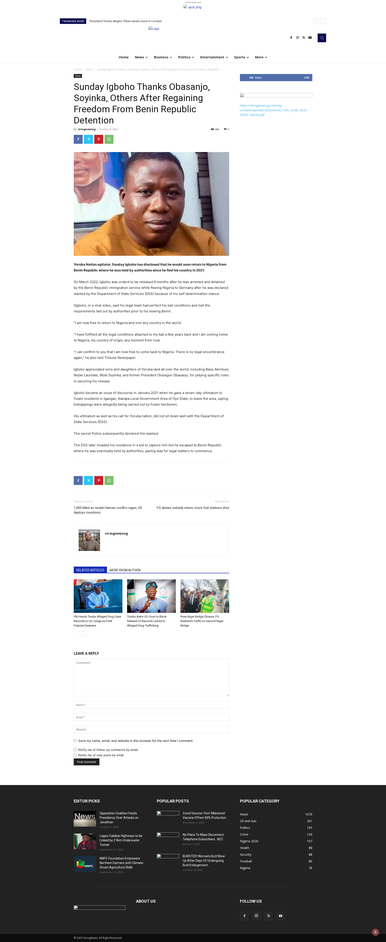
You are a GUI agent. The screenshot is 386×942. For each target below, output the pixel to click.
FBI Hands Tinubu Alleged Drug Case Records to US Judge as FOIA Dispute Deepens (149, 21)
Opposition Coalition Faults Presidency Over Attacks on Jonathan (119, 817)
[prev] (316, 21)
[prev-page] (76, 634)
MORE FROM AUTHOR (125, 570)
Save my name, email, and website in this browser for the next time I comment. (135, 741)
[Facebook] (291, 38)
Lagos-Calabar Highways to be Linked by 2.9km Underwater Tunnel (121, 840)
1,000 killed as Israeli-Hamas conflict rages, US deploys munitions (108, 510)
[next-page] (83, 634)
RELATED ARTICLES (90, 570)
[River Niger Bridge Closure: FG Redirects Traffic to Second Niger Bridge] (204, 596)
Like (306, 77)
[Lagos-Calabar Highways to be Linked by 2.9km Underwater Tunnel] (85, 841)
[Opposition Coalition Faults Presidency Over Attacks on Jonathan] (85, 819)
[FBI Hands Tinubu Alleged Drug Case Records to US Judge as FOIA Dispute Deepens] (98, 596)
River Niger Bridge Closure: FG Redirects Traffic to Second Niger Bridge (201, 621)
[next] (323, 21)
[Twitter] (304, 38)
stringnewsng (87, 129)
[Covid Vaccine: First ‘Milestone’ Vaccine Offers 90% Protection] (168, 819)
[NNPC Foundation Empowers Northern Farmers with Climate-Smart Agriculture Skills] (85, 864)
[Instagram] (297, 38)
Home (78, 69)
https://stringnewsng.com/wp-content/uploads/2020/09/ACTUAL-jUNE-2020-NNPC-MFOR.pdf (274, 110)
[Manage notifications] (375, 932)
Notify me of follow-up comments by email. (108, 749)
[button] (322, 38)
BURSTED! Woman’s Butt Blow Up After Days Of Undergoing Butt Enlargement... (204, 860)
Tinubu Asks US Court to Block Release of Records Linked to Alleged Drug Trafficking (147, 621)
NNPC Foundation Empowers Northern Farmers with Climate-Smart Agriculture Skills (122, 863)
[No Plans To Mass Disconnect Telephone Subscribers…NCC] (168, 840)
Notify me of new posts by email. (101, 755)
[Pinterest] (98, 139)
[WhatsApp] (109, 139)
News (89, 69)
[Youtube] (310, 38)
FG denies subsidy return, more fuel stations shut (193, 508)
